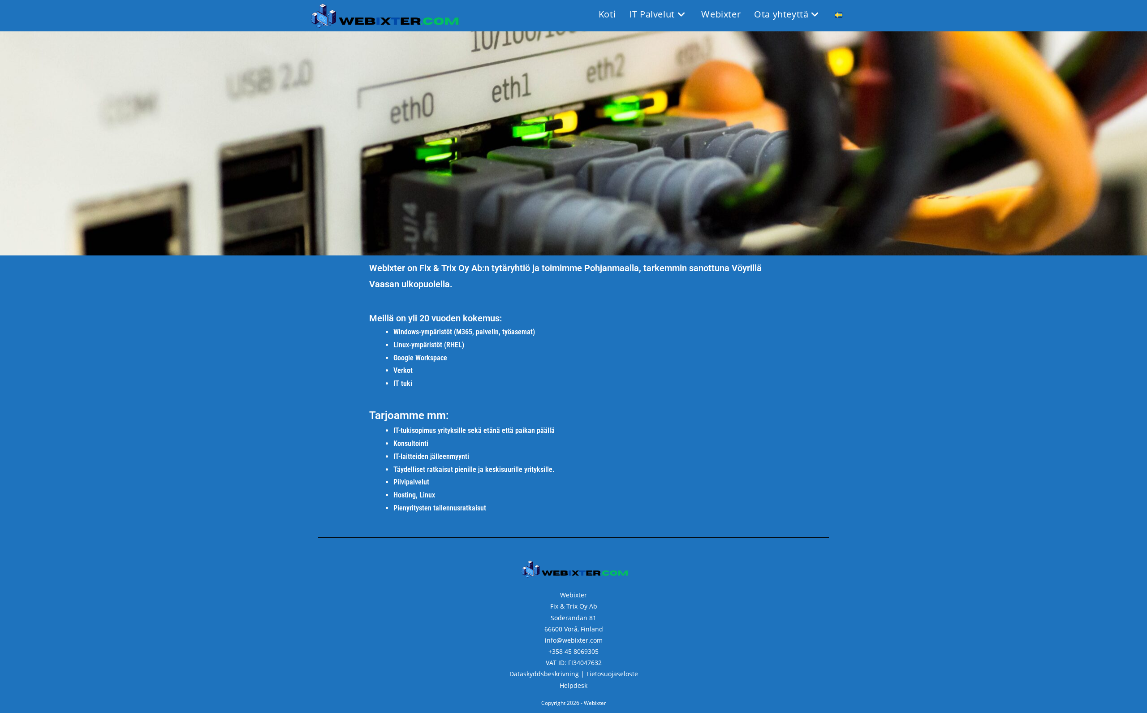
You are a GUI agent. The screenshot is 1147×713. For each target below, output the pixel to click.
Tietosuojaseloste (612, 674)
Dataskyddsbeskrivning (544, 674)
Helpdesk (573, 685)
